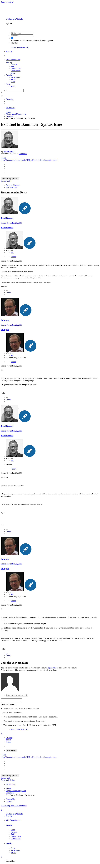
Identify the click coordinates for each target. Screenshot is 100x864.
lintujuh (5, 320)
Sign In (14, 43)
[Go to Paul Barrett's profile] (9, 147)
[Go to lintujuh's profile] (10, 315)
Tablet (8, 740)
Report (13, 257)
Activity (9, 75)
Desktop (9, 738)
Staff (12, 66)
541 (12, 355)
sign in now (51, 668)
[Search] (2, 95)
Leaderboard (15, 71)
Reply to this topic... (8, 704)
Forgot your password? (20, 47)
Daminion (23, 154)
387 (12, 253)
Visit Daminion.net (13, 60)
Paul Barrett (9, 151)
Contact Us (10, 799)
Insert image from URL (20, 729)
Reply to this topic (13, 185)
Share (3, 158)
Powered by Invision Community (14, 805)
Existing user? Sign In (15, 19)
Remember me (16, 40)
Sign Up (9, 51)
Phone (8, 742)
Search (13, 79)
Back (13, 830)
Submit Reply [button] (11, 750)
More (13, 73)
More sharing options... (10, 179)
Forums (14, 64)
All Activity (15, 77)
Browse (9, 62)
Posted (11, 223)
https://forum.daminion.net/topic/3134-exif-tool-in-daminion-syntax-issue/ (29, 160)
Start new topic (11, 187)
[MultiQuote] (7, 290)
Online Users (16, 68)
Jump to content (7, 2)
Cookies (9, 801)
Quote (8, 292)
